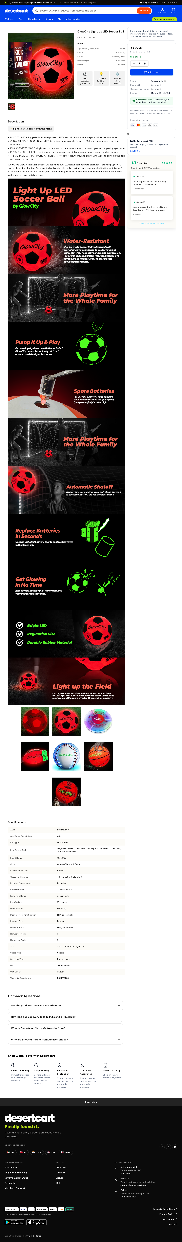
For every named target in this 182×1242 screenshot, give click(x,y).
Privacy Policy (168, 1214)
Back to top (91, 1102)
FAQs (173, 1224)
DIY (59, 19)
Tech (20, 19)
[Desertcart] (16, 11)
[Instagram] (162, 1146)
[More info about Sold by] (165, 81)
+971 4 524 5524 (128, 1196)
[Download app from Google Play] (15, 1222)
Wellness (9, 19)
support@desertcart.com (133, 1185)
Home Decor (34, 19)
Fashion (49, 19)
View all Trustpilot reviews (151, 223)
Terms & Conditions (165, 1209)
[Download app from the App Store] (36, 1222)
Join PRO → (135, 151)
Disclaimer (170, 1219)
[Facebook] (174, 1146)
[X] (168, 1146)
